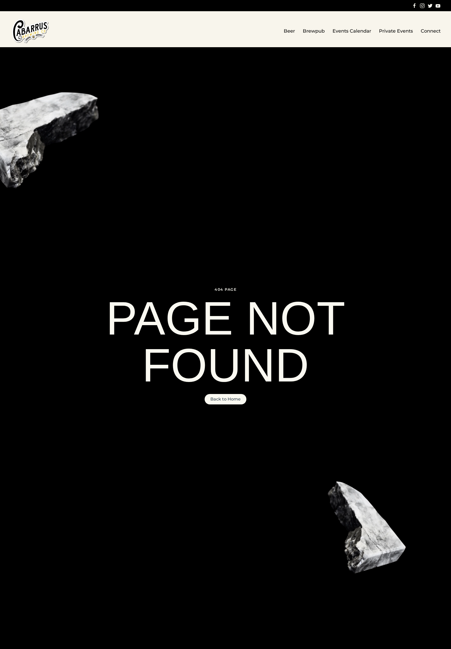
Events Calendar (352, 31)
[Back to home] (30, 31)
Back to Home (225, 399)
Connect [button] (431, 31)
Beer (289, 31)
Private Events (396, 31)
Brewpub (314, 31)
